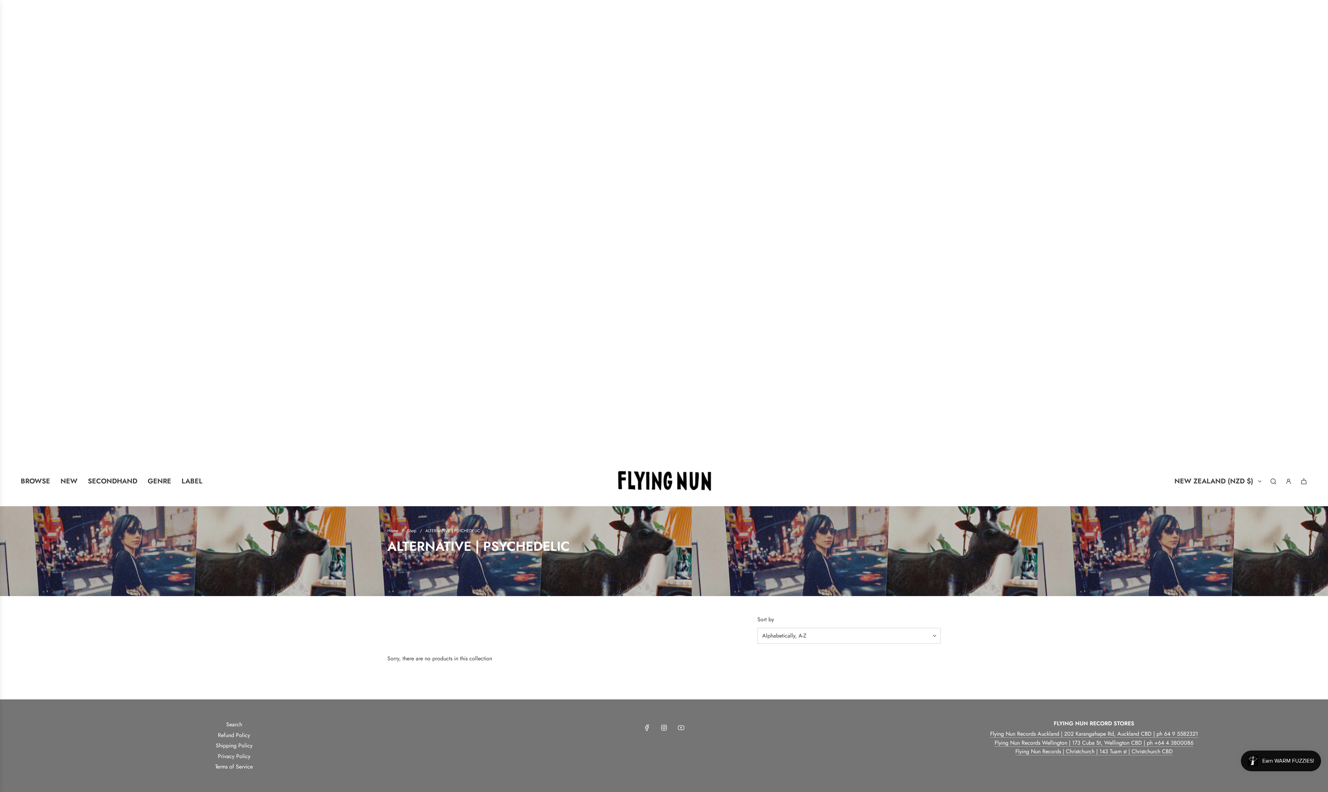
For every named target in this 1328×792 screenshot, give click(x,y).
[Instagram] (664, 727)
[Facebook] (647, 727)
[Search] (1273, 481)
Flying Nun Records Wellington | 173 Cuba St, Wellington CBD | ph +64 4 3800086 (1094, 743)
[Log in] (1288, 481)
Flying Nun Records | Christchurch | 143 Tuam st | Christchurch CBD (1094, 751)
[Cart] (1303, 481)
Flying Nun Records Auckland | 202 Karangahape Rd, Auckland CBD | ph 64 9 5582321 (1094, 734)
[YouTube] (681, 727)
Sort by (765, 619)
